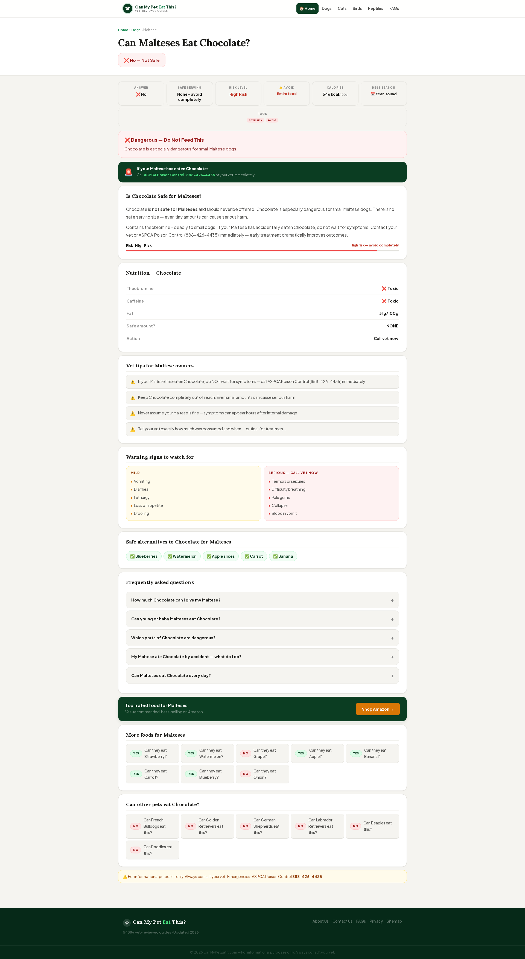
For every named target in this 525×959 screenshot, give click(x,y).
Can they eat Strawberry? (155, 753)
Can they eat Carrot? (155, 774)
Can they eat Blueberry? (210, 774)
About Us (321, 921)
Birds (357, 8)
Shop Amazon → (378, 709)
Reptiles (375, 8)
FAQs (394, 8)
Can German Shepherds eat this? (266, 826)
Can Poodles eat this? (158, 849)
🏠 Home (307, 8)
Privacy (376, 921)
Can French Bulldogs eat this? (155, 826)
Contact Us (342, 921)
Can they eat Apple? (320, 753)
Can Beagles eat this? (377, 826)
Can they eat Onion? (264, 774)
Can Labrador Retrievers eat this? (320, 826)
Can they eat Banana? (375, 753)
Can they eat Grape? (264, 753)
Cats (342, 8)
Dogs (326, 8)
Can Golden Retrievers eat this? (211, 826)
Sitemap (394, 921)
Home (123, 30)
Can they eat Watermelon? (211, 753)
